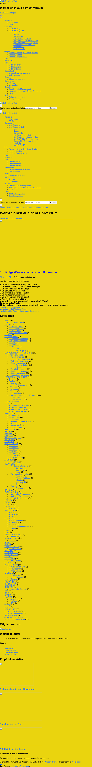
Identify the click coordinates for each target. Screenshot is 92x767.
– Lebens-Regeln (16, 520)
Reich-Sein (8, 61)
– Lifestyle (13, 522)
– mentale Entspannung (18, 498)
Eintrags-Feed (10, 650)
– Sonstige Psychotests (18, 409)
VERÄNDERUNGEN (12, 535)
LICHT (7, 533)
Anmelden (8, 648)
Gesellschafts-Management (20, 89)
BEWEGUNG (9, 585)
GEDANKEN (9, 559)
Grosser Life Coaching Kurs (24, 45)
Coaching (8, 26)
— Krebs (16, 484)
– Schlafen (13, 508)
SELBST (8, 557)
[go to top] (1, 764)
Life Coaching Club (16, 31)
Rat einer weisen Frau (11, 724)
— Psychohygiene (20, 488)
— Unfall (16, 349)
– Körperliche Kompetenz (19, 375)
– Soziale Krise (15, 331)
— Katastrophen (19, 351)
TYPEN (7, 605)
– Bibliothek (13, 452)
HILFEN (7, 413)
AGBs (11, 24)
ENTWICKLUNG (11, 539)
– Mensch (13, 514)
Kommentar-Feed (11, 652)
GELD (6, 593)
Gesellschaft (9, 87)
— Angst (16, 472)
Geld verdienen (15, 69)
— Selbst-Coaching (21, 385)
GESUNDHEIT (10, 464)
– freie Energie (15, 575)
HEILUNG (8, 490)
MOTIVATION (9, 581)
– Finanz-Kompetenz (21, 359)
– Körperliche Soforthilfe (18, 339)
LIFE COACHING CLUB (14, 323)
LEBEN (7, 518)
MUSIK (7, 607)
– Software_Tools (16, 458)
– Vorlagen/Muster (16, 419)
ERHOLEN (8, 506)
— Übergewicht (19, 482)
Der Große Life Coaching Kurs (25, 43)
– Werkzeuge (14, 423)
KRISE (7, 325)
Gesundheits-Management (19, 73)
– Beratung (13, 389)
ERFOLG (8, 502)
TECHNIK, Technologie (13, 613)
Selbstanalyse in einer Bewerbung (17, 689)
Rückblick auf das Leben (13, 749)
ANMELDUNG (19, 49)
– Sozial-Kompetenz (17, 363)
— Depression (19, 470)
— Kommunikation (20, 365)
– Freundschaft (15, 569)
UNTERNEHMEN (11, 615)
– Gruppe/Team (15, 571)
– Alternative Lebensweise (19, 526)
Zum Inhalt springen (8, 13)
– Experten (8, 436)
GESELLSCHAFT (11, 547)
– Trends (12, 541)
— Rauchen (18, 476)
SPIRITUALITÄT (11, 553)
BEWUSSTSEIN (11, 555)
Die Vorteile (18, 37)
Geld (6, 63)
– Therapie (13, 387)
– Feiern (12, 524)
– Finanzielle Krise (16, 329)
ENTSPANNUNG (11, 492)
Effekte (7, 321)
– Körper (12, 528)
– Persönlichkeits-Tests (18, 407)
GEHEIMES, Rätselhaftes (14, 619)
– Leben (12, 512)
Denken (12, 381)
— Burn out (17, 468)
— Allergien (18, 480)
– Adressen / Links (16, 428)
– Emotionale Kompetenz (19, 371)
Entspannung (14, 75)
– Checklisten (14, 417)
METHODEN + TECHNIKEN (15, 377)
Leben (7, 51)
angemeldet (12, 758)
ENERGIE (8, 573)
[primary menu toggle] (1, 15)
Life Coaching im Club (22, 39)
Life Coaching (14, 28)
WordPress (76, 762)
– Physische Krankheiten (19, 474)
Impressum (13, 22)
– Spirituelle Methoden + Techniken (23, 395)
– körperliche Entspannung (19, 494)
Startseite (8, 20)
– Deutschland (15, 599)
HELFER (8, 432)
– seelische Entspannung (19, 496)
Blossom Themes (51, 762)
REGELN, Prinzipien (12, 438)
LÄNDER (8, 597)
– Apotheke (13, 456)
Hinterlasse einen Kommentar (12, 218)
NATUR (7, 545)
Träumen (12, 379)
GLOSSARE (9, 442)
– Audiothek (13, 446)
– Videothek (14, 448)
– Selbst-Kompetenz (17, 373)
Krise (6, 59)
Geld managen (15, 67)
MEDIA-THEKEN (11, 444)
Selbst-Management (17, 97)
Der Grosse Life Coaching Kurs (25, 41)
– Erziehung (14, 401)
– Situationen (14, 347)
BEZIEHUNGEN (11, 565)
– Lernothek (13, 454)
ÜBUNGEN (9, 440)
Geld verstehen (15, 65)
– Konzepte (13, 486)
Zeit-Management (16, 99)
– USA (11, 603)
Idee (15, 33)
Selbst (7, 95)
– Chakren (13, 579)
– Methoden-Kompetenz (18, 361)
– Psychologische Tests (18, 405)
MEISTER (8, 434)
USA (11, 93)
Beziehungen (9, 81)
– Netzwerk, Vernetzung (13, 617)
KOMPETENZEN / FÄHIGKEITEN (18, 353)
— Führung (17, 367)
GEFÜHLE (8, 563)
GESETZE (8, 587)
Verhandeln (13, 85)
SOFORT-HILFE (11, 337)
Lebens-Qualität (15, 55)
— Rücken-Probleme (21, 478)
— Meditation (18, 399)
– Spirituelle (14, 345)
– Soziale (12, 343)
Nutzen (16, 35)
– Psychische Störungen (18, 466)
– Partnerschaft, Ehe (17, 567)
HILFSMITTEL (10, 430)
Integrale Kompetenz (17, 355)
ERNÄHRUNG (10, 583)
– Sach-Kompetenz (16, 357)
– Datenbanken (15, 426)
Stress (7, 77)
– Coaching (13, 383)
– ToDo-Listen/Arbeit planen (20, 421)
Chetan (15, 766)
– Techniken (14, 537)
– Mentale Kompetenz (17, 369)
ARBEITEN (9, 460)
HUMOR (7, 543)
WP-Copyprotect (24, 766)
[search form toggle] (1, 105)
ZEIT (6, 591)
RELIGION (8, 551)
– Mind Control (15, 561)
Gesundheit (9, 71)
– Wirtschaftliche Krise (18, 333)
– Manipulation (15, 393)
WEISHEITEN (10, 510)
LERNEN (8, 500)
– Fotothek (13, 450)
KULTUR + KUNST (12, 611)
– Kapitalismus (15, 549)
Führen (12, 83)
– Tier (11, 516)
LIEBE (7, 530)
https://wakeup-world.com (10, 307)
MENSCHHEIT (10, 609)
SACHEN (8, 595)
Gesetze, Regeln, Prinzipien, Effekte (23, 53)
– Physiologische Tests (18, 411)
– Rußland (13, 601)
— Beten (16, 397)
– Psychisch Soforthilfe (18, 341)
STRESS (8, 335)
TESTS (7, 403)
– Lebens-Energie (16, 577)
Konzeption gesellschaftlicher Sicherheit (25, 91)
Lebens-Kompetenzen (18, 57)
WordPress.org (10, 654)
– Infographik (14, 415)
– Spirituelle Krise (16, 327)
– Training (13, 391)
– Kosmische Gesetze (17, 589)
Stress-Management (17, 79)
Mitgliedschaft (18, 47)
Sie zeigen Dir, (6, 277)
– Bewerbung (14, 462)
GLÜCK (7, 504)
